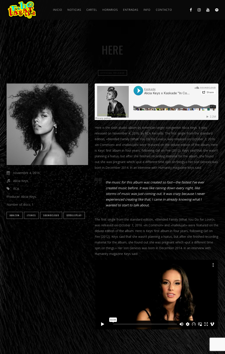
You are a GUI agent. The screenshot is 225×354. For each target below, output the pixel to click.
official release (112, 72)
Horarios (110, 10)
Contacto (164, 10)
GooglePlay (74, 215)
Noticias (74, 10)
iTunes (31, 215)
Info (147, 10)
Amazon (15, 215)
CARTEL (91, 10)
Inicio (57, 10)
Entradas (130, 10)
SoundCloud (51, 215)
